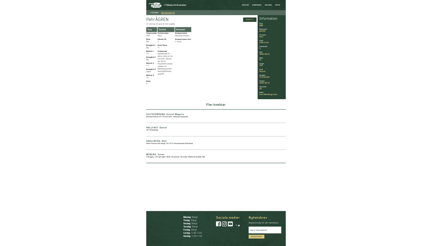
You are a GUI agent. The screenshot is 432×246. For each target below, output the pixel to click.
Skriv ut (250, 20)
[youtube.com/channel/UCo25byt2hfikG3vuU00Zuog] (230, 225)
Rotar (277, 5)
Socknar (268, 5)
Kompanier (256, 5)
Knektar (245, 5)
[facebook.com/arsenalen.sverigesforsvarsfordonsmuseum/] (219, 225)
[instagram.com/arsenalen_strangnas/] (224, 225)
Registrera (256, 237)
